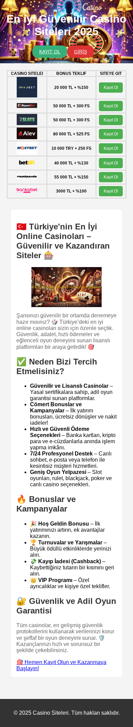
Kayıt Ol (111, 87)
